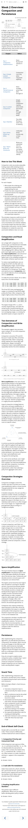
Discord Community (14, 803)
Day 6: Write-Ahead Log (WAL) (7, 134)
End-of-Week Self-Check (12, 726)
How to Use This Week (12, 161)
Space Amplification (11, 567)
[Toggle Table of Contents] (1, 2)
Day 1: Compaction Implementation (8, 62)
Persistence (7, 635)
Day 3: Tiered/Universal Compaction (8, 90)
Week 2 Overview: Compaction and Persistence (13, 11)
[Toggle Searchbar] (7, 2)
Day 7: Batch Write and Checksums (6, 148)
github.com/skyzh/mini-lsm (14, 807)
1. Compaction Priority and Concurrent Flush (11, 740)
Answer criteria (7, 760)
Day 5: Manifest (7, 122)
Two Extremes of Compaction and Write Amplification (12, 323)
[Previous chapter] (5, 818)
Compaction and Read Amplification (12, 238)
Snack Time (7, 672)
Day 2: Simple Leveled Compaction (7, 76)
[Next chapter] (22, 818)
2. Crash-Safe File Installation (12, 766)
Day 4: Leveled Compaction (7, 107)
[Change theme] (4, 2)
